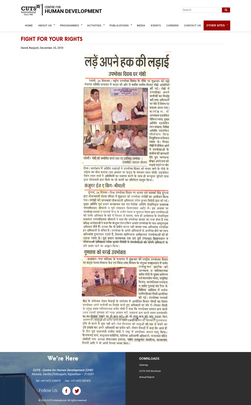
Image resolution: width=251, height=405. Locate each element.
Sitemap (143, 365)
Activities (94, 25)
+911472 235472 (50, 380)
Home (29, 25)
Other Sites (215, 25)
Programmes (69, 25)
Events (156, 25)
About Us (45, 25)
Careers (172, 25)
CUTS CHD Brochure (150, 371)
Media (141, 25)
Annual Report (146, 377)
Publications (119, 25)
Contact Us (192, 25)
